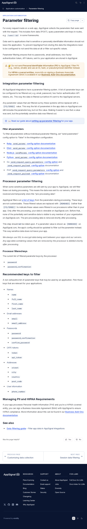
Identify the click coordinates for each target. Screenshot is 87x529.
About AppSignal (61, 480)
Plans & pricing (28, 480)
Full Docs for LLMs (76, 480)
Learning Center (29, 500)
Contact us (44, 480)
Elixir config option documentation (31, 148)
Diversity (58, 488)
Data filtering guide (16, 428)
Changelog (27, 496)
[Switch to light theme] (77, 518)
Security (43, 492)
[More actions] (84, 2)
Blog (24, 488)
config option (34, 162)
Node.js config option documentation (32, 153)
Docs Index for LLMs (77, 484)
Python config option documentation (32, 157)
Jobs (57, 484)
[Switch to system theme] (73, 518)
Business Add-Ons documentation (58, 74)
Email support (45, 484)
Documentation (28, 484)
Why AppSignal (28, 505)
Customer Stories (29, 492)
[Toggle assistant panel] (81, 3)
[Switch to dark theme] (81, 518)
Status (42, 488)
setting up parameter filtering (46, 121)
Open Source (60, 492)
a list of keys (28, 200)
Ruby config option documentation (31, 143)
